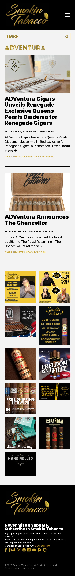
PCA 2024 (40, 252)
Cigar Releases (43, 156)
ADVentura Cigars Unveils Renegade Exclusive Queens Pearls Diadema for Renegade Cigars (31, 110)
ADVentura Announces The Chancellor (37, 219)
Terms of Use (28, 568)
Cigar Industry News (19, 156)
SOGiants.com (42, 546)
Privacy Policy (12, 568)
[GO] (67, 36)
